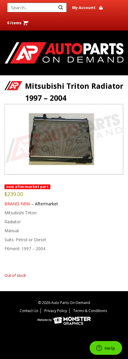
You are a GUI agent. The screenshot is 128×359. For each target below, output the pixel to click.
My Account (84, 7)
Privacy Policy (55, 310)
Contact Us (29, 310)
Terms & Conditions (90, 310)
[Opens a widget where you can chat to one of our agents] (105, 348)
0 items (14, 22)
